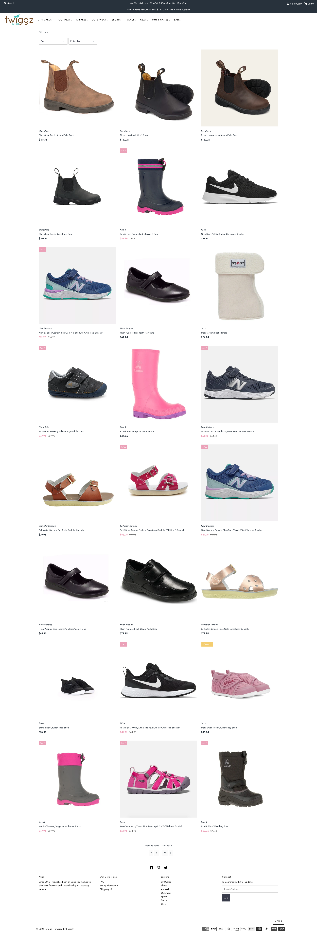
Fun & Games (160, 19)
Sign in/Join (295, 3)
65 (165, 853)
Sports (116, 19)
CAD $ (278, 920)
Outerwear (99, 19)
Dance (130, 19)
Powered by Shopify (64, 929)
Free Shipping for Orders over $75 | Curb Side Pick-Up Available (158, 9)
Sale (177, 19)
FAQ (102, 881)
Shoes (164, 885)
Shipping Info (106, 889)
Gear (143, 19)
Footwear (63, 19)
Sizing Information (109, 885)
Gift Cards (45, 19)
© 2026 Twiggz (44, 929)
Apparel (81, 19)
